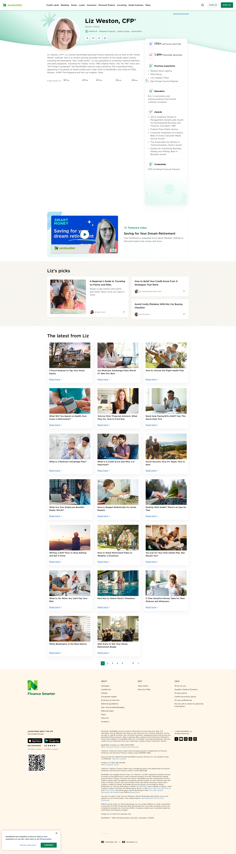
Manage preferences (28, 845)
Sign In (213, 5)
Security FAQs (144, 689)
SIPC (145, 786)
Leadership (106, 689)
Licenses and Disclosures (129, 747)
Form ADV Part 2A (164, 788)
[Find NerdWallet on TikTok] (195, 739)
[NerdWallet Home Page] (12, 5)
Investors (105, 722)
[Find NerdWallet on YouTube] (181, 739)
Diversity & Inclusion (110, 700)
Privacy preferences (183, 700)
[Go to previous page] (98, 663)
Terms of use (180, 686)
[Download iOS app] (35, 740)
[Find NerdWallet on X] (176, 739)
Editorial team (107, 711)
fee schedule (115, 792)
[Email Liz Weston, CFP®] (93, 38)
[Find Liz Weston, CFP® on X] (87, 38)
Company (105, 686)
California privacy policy (185, 697)
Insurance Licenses (119, 759)
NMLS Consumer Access (110, 747)
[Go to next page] (138, 663)
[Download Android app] (52, 740)
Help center (143, 686)
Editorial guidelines (109, 704)
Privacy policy (181, 693)
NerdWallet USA (112, 842)
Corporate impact (109, 697)
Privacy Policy (109, 790)
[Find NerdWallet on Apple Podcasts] (190, 739)
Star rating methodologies (113, 707)
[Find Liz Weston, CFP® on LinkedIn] (105, 38)
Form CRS (152, 788)
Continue (48, 845)
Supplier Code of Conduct (186, 689)
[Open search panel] (202, 5)
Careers (104, 693)
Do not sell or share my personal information (189, 705)
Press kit (105, 718)
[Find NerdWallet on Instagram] (186, 739)
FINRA (140, 786)
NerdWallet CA (131, 842)
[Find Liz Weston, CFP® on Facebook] (99, 38)
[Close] (56, 833)
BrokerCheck (135, 792)
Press (103, 714)
